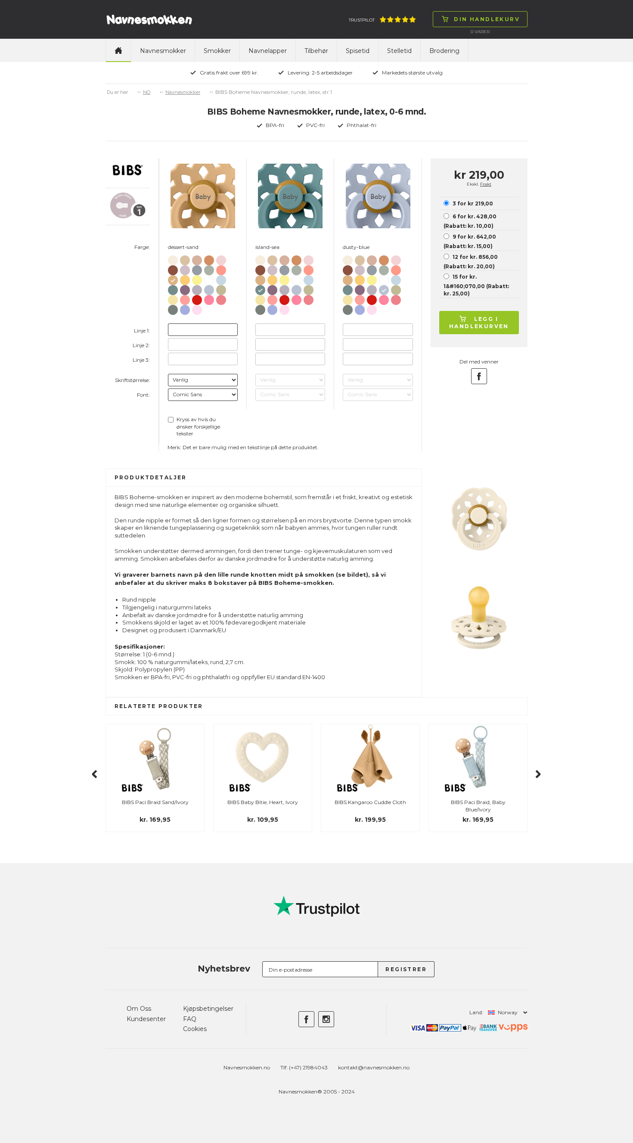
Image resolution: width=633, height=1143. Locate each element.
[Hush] (185, 308)
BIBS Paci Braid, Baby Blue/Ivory (478, 806)
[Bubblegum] (209, 298)
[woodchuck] (173, 268)
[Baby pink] (197, 308)
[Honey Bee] (185, 278)
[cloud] (197, 268)
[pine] (173, 308)
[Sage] (209, 268)
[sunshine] (197, 278)
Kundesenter (146, 1019)
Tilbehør (316, 51)
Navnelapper (267, 51)
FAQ (189, 1019)
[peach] (209, 258)
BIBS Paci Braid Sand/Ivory (155, 802)
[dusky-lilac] (185, 268)
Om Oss (139, 1009)
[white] (209, 279)
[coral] (221, 298)
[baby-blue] (221, 278)
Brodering (444, 51)
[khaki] (221, 288)
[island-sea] (173, 288)
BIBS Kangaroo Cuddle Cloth (370, 802)
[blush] (197, 258)
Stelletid (399, 51)
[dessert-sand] (173, 278)
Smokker (217, 51)
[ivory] (173, 258)
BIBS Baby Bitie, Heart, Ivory (262, 802)
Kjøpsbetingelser (208, 1009)
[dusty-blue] (209, 288)
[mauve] (185, 288)
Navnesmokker (163, 51)
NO (146, 92)
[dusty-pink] (185, 298)
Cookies (195, 1029)
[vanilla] (185, 258)
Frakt (485, 184)
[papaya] (221, 268)
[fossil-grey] (197, 288)
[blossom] (221, 258)
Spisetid (357, 51)
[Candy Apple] (197, 298)
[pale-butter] (173, 298)
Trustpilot (362, 20)
